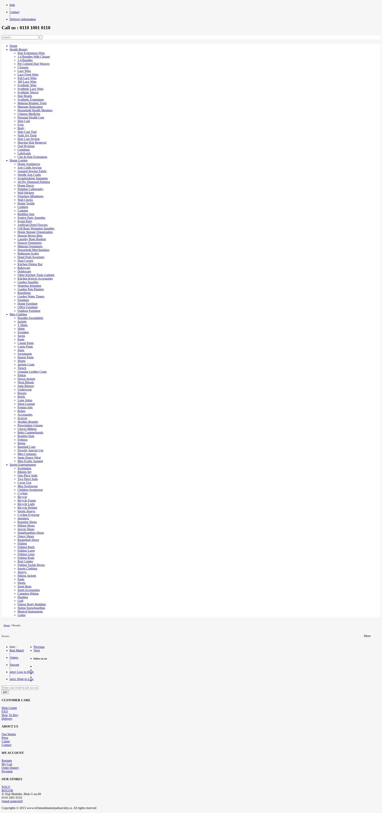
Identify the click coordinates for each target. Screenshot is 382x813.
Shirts (21, 328)
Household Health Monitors (35, 110)
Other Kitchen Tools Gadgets (36, 275)
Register (7, 760)
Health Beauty (19, 49)
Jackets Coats (26, 364)
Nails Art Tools (27, 135)
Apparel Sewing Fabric (32, 171)
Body (21, 128)
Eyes (21, 124)
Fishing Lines (26, 554)
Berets (21, 443)
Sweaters (23, 332)
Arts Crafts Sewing (30, 167)
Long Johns (25, 400)
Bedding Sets (26, 214)
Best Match (17, 650)
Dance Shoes (26, 536)
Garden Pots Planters (31, 289)
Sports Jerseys (26, 511)
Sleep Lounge (26, 404)
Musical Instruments (30, 611)
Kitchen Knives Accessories (35, 278)
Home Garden (18, 160)
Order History (10, 767)
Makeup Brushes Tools (32, 103)
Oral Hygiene (26, 146)
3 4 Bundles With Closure (34, 56)
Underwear (25, 389)
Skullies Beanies (28, 421)
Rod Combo (25, 561)
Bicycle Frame (27, 500)
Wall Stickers (26, 192)
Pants (21, 339)
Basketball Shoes (28, 540)
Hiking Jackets (27, 575)
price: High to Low (22, 679)
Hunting (23, 597)
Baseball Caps (26, 446)
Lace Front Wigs (28, 74)
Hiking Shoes (26, 525)
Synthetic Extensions (31, 99)
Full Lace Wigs (27, 78)
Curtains (23, 210)
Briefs (21, 396)
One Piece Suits (27, 475)
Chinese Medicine (29, 114)
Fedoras (22, 439)
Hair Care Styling (29, 139)
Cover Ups (24, 482)
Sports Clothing (27, 568)
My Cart (7, 764)
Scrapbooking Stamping (33, 178)
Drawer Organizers (30, 242)
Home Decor (26, 185)
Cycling (22, 493)
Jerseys (22, 572)
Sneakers (23, 518)
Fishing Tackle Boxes (31, 565)
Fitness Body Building (32, 604)
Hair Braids (25, 96)
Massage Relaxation (30, 106)
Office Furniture (28, 307)
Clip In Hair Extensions (32, 157)
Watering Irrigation (29, 285)
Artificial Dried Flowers (33, 225)
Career (6, 741)
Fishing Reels (26, 547)
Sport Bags (24, 586)
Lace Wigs (24, 71)
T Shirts (22, 325)
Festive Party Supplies (31, 217)
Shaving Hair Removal (32, 142)
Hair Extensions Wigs (31, 53)
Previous (39, 647)
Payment (7, 771)
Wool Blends (26, 382)
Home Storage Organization (35, 232)
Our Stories (9, 734)
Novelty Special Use (30, 450)
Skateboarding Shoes (31, 532)
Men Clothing (18, 314)
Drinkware (24, 271)
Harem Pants (26, 357)
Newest (14, 664)
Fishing (22, 543)
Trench (22, 368)
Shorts (21, 361)
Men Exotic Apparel (30, 461)
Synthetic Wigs (27, 85)
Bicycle (22, 497)
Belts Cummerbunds (30, 432)
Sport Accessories (29, 590)
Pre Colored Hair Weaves (34, 63)
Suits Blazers (26, 386)
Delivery (7, 718)
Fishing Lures (26, 550)
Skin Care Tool (27, 131)
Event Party (25, 221)
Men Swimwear (28, 486)
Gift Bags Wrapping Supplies (36, 228)
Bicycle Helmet (27, 507)
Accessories (25, 414)
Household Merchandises (33, 250)
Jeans (21, 350)
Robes (21, 411)
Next (37, 650)
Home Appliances (29, 164)
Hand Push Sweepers (31, 257)
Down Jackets (26, 378)
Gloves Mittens (27, 429)
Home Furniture (28, 303)
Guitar (21, 615)
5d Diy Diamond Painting (34, 182)
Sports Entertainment (23, 464)
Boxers (22, 393)
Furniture (23, 300)
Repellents (24, 293)
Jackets (22, 321)
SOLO (6, 787)
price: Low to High (22, 672)
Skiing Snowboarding (31, 608)
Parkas (22, 375)
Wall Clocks (25, 199)
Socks (21, 335)
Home (13, 46)
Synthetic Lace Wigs (30, 88)
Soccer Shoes (26, 529)
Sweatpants (25, 353)
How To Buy (10, 715)
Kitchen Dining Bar (30, 264)
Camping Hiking (28, 593)
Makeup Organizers (30, 246)
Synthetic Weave (28, 92)
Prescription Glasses (30, 425)
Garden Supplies (28, 282)
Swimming (24, 468)
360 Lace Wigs (27, 81)
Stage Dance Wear (29, 457)
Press (5, 737)
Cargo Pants (25, 346)
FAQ (5, 711)
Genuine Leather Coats (32, 371)
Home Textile (26, 203)
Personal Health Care (31, 117)
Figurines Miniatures (30, 196)
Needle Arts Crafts (29, 174)
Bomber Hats (26, 436)
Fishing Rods (26, 557)
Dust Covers (25, 260)
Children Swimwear (30, 489)
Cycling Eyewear (28, 514)
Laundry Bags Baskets (32, 239)
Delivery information (23, 19)
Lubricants (24, 153)
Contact (14, 12)
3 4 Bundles (25, 60)
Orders (14, 657)
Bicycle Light (26, 504)
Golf (20, 600)
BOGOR (7, 790)
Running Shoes (27, 522)
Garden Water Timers (31, 296)
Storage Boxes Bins (30, 235)
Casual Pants (26, 343)
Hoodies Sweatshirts (30, 318)
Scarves (22, 418)
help (12, 5)
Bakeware (24, 267)
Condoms (24, 149)
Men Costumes (27, 454)
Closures (23, 67)
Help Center (9, 708)
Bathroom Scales (28, 253)
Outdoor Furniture (29, 310)
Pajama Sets (25, 407)
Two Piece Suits (28, 479)
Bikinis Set (24, 472)
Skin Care (24, 121)
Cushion (23, 207)
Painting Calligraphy (30, 189)
